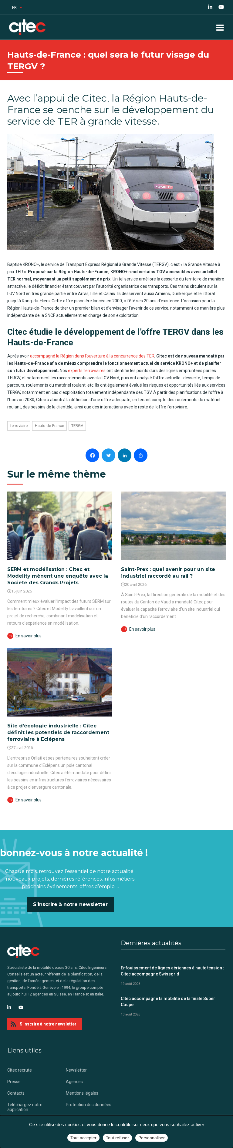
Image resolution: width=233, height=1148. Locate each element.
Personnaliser (151, 1137)
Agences (74, 1081)
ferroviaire (19, 425)
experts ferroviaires (87, 370)
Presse (14, 1081)
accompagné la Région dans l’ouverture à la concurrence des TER (92, 356)
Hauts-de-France (49, 425)
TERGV (77, 425)
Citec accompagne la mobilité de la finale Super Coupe (168, 1001)
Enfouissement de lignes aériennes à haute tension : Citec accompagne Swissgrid (172, 970)
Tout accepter (83, 1137)
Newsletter (76, 1070)
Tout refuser (117, 1137)
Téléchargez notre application (24, 1107)
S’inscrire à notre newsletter (70, 904)
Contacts (16, 1093)
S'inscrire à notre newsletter (48, 1024)
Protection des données (88, 1104)
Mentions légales (82, 1093)
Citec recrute (19, 1070)
